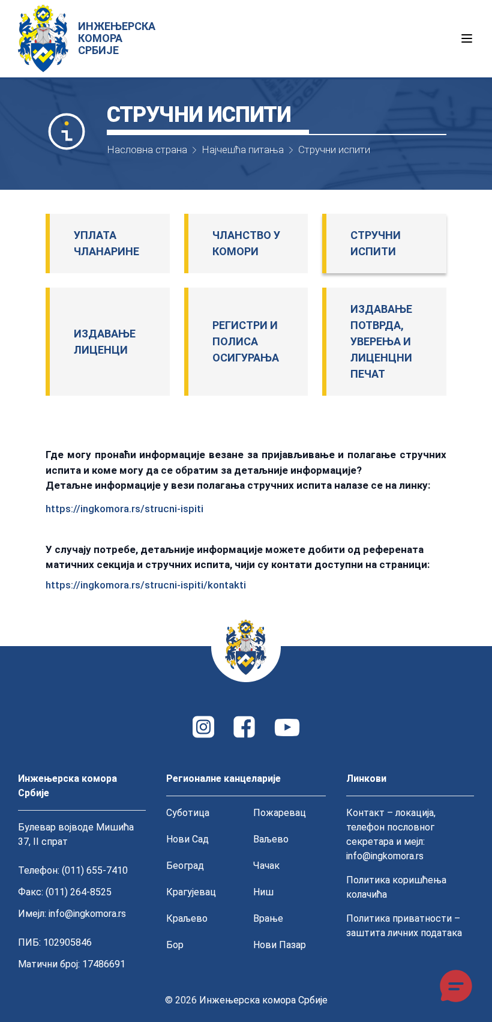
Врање (268, 918)
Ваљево (271, 839)
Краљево (187, 918)
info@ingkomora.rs (87, 913)
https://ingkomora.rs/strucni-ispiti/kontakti (146, 585)
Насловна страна (147, 150)
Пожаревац (279, 812)
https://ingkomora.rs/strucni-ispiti (124, 509)
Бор (175, 945)
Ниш (263, 892)
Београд (185, 865)
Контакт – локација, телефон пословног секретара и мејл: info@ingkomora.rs (391, 834)
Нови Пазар (279, 945)
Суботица (187, 812)
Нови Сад (187, 839)
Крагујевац (191, 892)
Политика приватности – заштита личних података (404, 926)
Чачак (266, 865)
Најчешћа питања (243, 150)
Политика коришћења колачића (396, 887)
